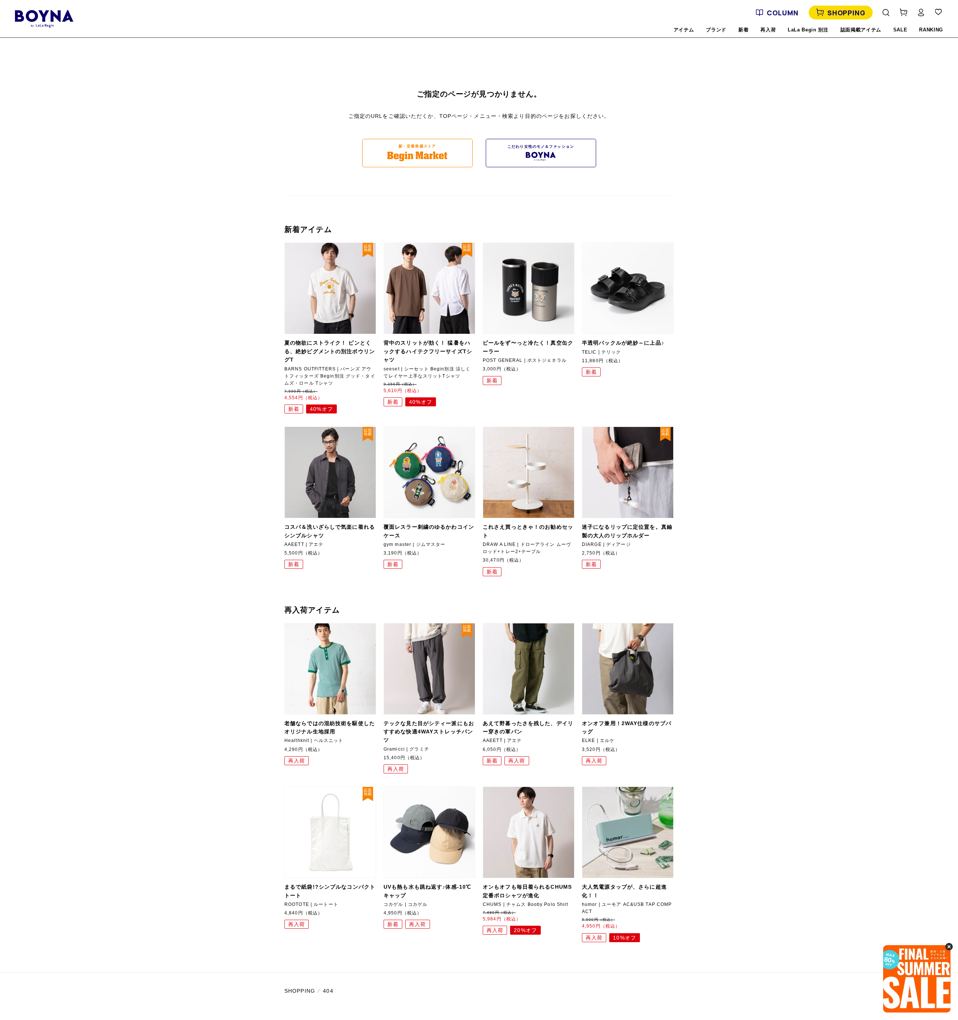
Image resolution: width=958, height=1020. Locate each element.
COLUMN (782, 12)
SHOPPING (846, 12)
